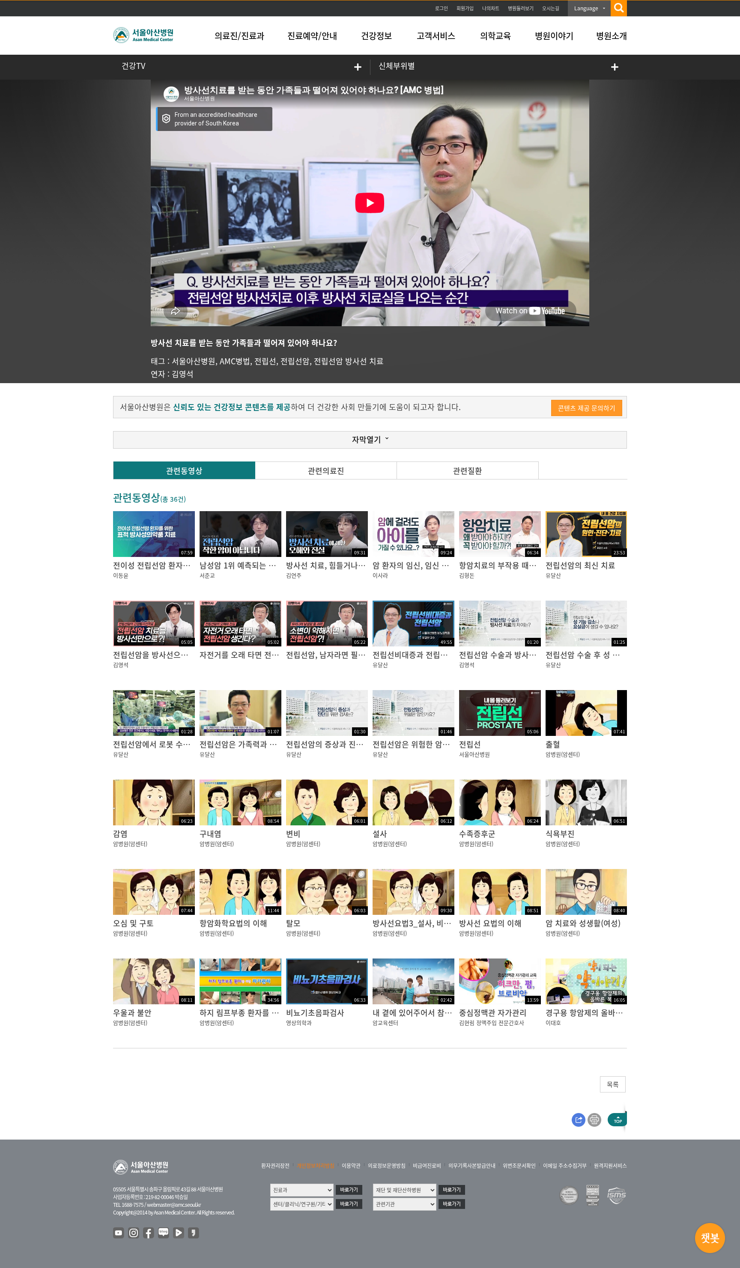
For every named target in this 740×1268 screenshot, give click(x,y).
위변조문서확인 (519, 1166)
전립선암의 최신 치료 (580, 565)
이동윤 (120, 575)
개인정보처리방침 (315, 1166)
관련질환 (467, 470)
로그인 (441, 8)
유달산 (553, 575)
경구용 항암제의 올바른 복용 (592, 1012)
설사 (380, 833)
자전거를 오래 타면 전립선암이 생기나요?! (269, 655)
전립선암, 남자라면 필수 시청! (335, 655)
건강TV (133, 65)
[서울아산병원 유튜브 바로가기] (119, 1233)
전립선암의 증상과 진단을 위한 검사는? (350, 744)
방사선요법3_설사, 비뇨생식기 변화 (431, 923)
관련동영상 (184, 470)
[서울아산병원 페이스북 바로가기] (149, 1233)
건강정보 (376, 36)
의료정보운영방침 (387, 1166)
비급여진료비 (427, 1166)
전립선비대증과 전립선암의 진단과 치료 (438, 655)
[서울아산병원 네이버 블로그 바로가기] (164, 1233)
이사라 (380, 575)
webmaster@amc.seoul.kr (174, 1204)
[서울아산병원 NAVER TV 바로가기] (179, 1233)
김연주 (293, 575)
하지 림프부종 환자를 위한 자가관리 (258, 1012)
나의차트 (490, 8)
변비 (293, 833)
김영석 (183, 374)
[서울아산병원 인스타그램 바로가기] (134, 1233)
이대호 (553, 1022)
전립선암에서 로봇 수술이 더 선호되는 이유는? (189, 744)
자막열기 (366, 439)
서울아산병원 (193, 361)
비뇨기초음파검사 (315, 1012)
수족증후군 (477, 833)
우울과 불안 (132, 1012)
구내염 (210, 833)
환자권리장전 (275, 1166)
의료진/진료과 (239, 36)
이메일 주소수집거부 (565, 1166)
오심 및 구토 (133, 923)
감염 (120, 833)
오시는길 (550, 8)
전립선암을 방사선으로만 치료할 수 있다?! (182, 655)
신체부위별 (397, 65)
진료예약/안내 (312, 36)
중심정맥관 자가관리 (493, 1012)
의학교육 (495, 36)
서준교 (207, 575)
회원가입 (465, 8)
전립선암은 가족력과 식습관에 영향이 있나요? (275, 744)
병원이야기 (554, 36)
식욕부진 (560, 833)
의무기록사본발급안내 (471, 1166)
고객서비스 (436, 36)
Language (586, 8)
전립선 (265, 361)
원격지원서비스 (610, 1166)
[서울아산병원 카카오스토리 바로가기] (194, 1233)
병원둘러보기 (521, 8)
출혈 (553, 744)
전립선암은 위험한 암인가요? (420, 744)
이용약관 (351, 1166)
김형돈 (466, 575)
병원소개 (611, 36)
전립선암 (295, 361)
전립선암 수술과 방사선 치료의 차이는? (523, 655)
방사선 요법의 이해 (490, 923)
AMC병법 (235, 361)
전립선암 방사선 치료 (349, 361)
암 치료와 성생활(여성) (583, 923)
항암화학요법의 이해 (233, 923)
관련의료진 (326, 470)
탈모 (293, 923)
